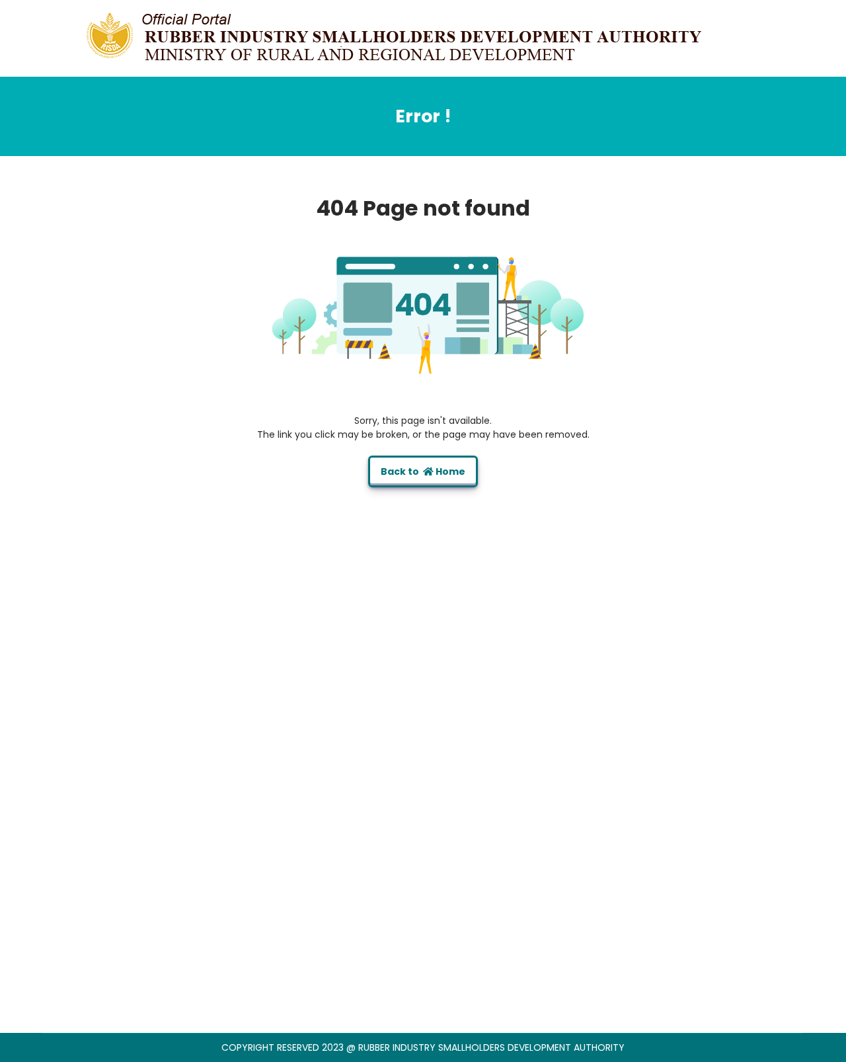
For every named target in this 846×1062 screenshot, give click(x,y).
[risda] (396, 38)
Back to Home (423, 471)
